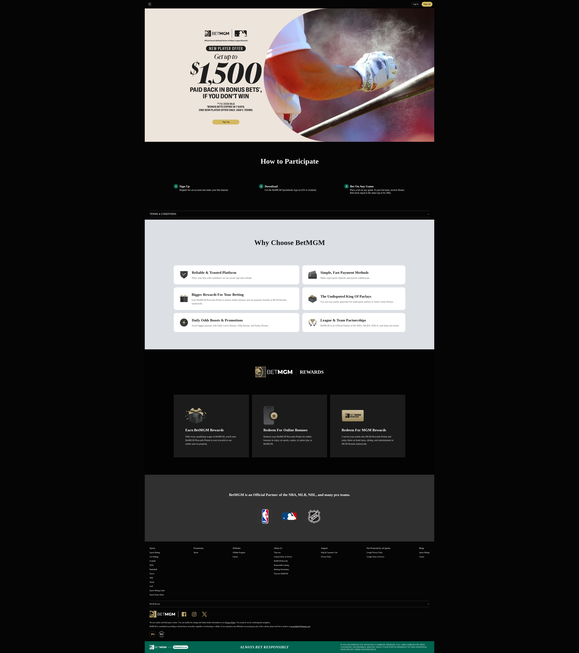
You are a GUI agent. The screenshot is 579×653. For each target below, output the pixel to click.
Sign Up (427, 4)
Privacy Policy (230, 622)
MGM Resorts (155, 604)
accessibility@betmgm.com (300, 626)
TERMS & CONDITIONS (163, 214)
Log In (415, 4)
